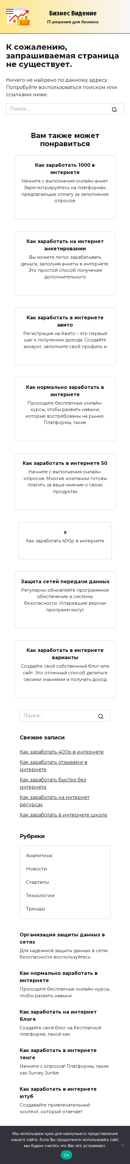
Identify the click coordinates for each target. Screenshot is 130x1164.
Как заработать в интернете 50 (65, 463)
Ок (66, 1154)
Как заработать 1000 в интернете (65, 168)
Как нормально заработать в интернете (65, 390)
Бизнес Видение (73, 13)
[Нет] (122, 1145)
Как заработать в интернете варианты (65, 653)
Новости (36, 869)
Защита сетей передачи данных (65, 581)
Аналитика (39, 855)
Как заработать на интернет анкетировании (65, 245)
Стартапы (37, 882)
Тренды (35, 909)
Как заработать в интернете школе (63, 815)
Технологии (40, 895)
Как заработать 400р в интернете (62, 752)
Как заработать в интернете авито (65, 320)
